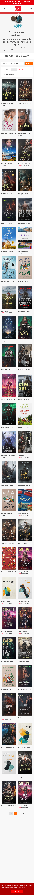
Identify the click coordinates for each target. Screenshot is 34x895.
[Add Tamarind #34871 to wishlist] (29, 800)
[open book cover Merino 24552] (8, 588)
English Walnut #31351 (24, 133)
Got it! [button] (17, 891)
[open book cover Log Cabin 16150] (25, 180)
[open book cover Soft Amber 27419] (25, 268)
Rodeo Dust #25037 (6, 163)
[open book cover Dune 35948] (25, 648)
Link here (26, 52)
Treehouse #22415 (6, 543)
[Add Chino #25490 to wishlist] (13, 654)
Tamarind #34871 (22, 806)
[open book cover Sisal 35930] (25, 530)
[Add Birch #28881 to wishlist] (13, 305)
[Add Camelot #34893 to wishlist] (13, 392)
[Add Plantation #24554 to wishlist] (13, 770)
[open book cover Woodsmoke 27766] (8, 90)
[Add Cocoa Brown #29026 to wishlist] (29, 364)
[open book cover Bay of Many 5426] (25, 500)
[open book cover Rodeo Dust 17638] (25, 762)
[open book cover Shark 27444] (25, 327)
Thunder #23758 (22, 689)
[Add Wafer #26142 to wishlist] (13, 682)
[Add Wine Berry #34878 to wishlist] (13, 626)
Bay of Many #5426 (23, 513)
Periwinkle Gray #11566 (8, 455)
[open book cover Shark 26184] (25, 704)
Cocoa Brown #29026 (24, 369)
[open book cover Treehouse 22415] (8, 530)
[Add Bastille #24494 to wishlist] (13, 216)
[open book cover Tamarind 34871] (25, 792)
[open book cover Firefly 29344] (8, 327)
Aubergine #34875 (23, 572)
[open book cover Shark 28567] (8, 472)
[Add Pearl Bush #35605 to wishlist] (13, 128)
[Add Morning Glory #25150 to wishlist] (13, 276)
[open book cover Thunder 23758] (25, 676)
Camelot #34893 (5, 399)
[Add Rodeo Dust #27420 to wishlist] (13, 508)
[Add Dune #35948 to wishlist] (29, 654)
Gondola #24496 (22, 631)
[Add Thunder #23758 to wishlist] (29, 682)
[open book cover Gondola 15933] (8, 180)
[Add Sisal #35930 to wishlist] (29, 536)
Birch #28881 (5, 311)
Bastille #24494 (5, 223)
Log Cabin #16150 (23, 193)
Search (29, 63)
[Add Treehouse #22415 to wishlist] (13, 536)
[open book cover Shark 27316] (25, 209)
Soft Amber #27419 (23, 281)
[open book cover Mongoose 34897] (8, 792)
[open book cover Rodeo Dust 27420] (8, 500)
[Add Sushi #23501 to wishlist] (29, 420)
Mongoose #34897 (6, 806)
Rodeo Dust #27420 (6, 513)
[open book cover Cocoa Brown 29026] (25, 356)
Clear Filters (22, 70)
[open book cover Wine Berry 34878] (8, 618)
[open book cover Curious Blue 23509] (8, 238)
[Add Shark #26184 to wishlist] (29, 712)
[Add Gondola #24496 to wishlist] (29, 626)
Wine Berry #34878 (6, 631)
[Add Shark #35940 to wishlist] (29, 478)
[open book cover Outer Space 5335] (25, 238)
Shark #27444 (21, 341)
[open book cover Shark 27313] (25, 297)
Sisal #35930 (21, 543)
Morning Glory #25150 (7, 281)
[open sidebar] (4, 8)
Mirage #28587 (5, 748)
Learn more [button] (21, 887)
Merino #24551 (22, 748)
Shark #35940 (21, 485)
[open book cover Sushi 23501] (25, 414)
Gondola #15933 (5, 193)
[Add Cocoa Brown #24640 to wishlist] (29, 158)
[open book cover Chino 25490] (8, 648)
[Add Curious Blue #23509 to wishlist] (13, 246)
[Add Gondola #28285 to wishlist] (29, 98)
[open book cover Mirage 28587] (8, 734)
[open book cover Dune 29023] (25, 442)
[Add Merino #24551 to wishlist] (29, 741)
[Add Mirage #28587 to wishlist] (13, 741)
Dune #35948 (21, 661)
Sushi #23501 (21, 427)
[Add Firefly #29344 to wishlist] (13, 334)
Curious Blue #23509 (7, 251)
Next (23, 813)
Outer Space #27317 (7, 369)
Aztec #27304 (5, 427)
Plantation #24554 (6, 776)
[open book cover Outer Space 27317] (8, 356)
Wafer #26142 (5, 689)
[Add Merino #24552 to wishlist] (13, 596)
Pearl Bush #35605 (6, 133)
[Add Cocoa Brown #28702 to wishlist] (13, 712)
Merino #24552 (5, 601)
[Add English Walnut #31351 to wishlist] (29, 128)
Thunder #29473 (22, 399)
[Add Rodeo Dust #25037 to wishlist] (13, 158)
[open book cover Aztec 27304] (8, 414)
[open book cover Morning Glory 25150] (8, 268)
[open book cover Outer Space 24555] (25, 588)
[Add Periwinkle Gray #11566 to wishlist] (13, 450)
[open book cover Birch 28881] (8, 297)
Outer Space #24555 (23, 601)
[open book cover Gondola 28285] (25, 90)
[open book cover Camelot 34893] (8, 385)
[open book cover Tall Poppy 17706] (8, 558)
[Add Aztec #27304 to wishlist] (13, 420)
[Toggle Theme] (30, 8)
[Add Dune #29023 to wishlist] (29, 450)
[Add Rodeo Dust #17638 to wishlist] (29, 770)
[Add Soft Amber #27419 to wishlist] (29, 276)
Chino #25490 (5, 661)
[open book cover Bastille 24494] (8, 209)
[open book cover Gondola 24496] (25, 618)
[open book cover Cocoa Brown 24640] (25, 150)
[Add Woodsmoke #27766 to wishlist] (13, 98)
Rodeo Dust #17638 (23, 776)
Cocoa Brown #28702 (7, 718)
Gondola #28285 (22, 103)
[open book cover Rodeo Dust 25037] (8, 150)
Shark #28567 (5, 485)
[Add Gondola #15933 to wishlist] (13, 188)
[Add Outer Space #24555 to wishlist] (29, 596)
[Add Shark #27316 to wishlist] (29, 216)
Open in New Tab (9, 74)
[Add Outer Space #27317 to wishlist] (13, 364)
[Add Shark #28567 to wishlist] (13, 478)
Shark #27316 (21, 223)
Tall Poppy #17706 (6, 572)
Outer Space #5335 (23, 251)
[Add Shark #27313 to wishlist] (29, 305)
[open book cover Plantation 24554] (8, 762)
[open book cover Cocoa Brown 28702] (8, 704)
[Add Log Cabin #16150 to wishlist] (29, 188)
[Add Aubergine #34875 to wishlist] (29, 566)
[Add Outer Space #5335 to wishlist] (29, 246)
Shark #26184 (21, 718)
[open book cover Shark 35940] (25, 472)
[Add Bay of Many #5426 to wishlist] (29, 508)
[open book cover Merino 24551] (25, 734)
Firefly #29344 (5, 341)
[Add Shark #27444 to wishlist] (29, 334)
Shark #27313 (21, 311)
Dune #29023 (21, 455)
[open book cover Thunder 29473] (25, 385)
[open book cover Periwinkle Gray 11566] (8, 442)
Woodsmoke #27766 (7, 103)
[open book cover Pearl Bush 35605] (8, 120)
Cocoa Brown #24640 (24, 163)
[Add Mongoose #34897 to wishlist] (13, 800)
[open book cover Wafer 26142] (8, 676)
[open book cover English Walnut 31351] (25, 120)
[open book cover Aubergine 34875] (25, 558)
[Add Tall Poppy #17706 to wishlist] (13, 566)
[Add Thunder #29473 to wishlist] (29, 392)
